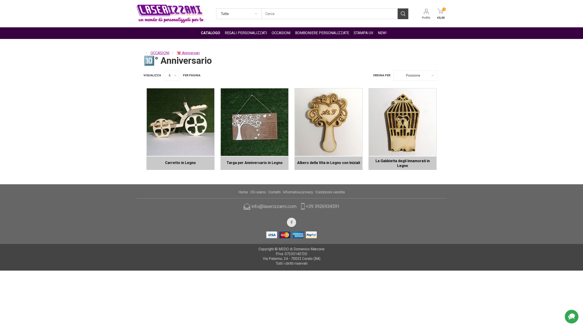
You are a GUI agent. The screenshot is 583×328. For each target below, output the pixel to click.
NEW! (382, 33)
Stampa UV (363, 33)
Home (243, 192)
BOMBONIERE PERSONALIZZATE (322, 33)
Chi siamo (258, 192)
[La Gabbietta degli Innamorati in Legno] (402, 122)
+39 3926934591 (323, 206)
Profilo (426, 17)
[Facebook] (291, 222)
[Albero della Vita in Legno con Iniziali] (328, 122)
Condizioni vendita (330, 192)
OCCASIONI (281, 33)
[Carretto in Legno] (180, 122)
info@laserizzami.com (274, 206)
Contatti (274, 192)
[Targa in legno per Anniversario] (254, 122)
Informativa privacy (298, 192)
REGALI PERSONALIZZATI (246, 33)
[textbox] (330, 13)
